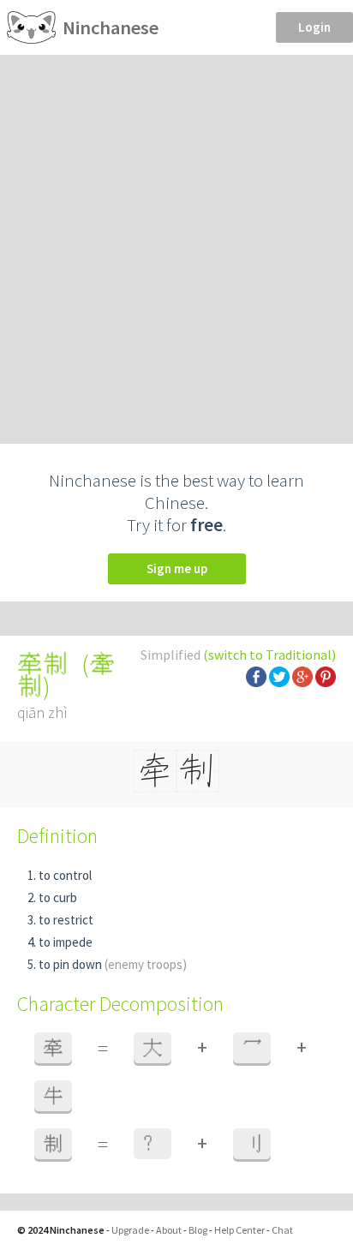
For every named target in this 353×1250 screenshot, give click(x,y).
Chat (282, 1229)
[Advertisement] (176, 239)
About (169, 1229)
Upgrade (130, 1229)
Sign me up (177, 568)
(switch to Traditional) (269, 654)
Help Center (239, 1229)
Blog (197, 1229)
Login (314, 27)
